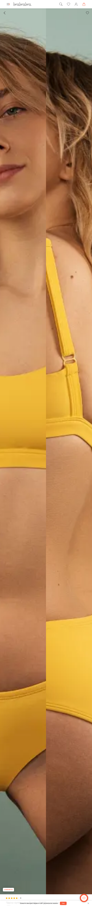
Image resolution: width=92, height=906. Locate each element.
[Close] (88, 903)
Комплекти (8, 889)
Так (63, 903)
